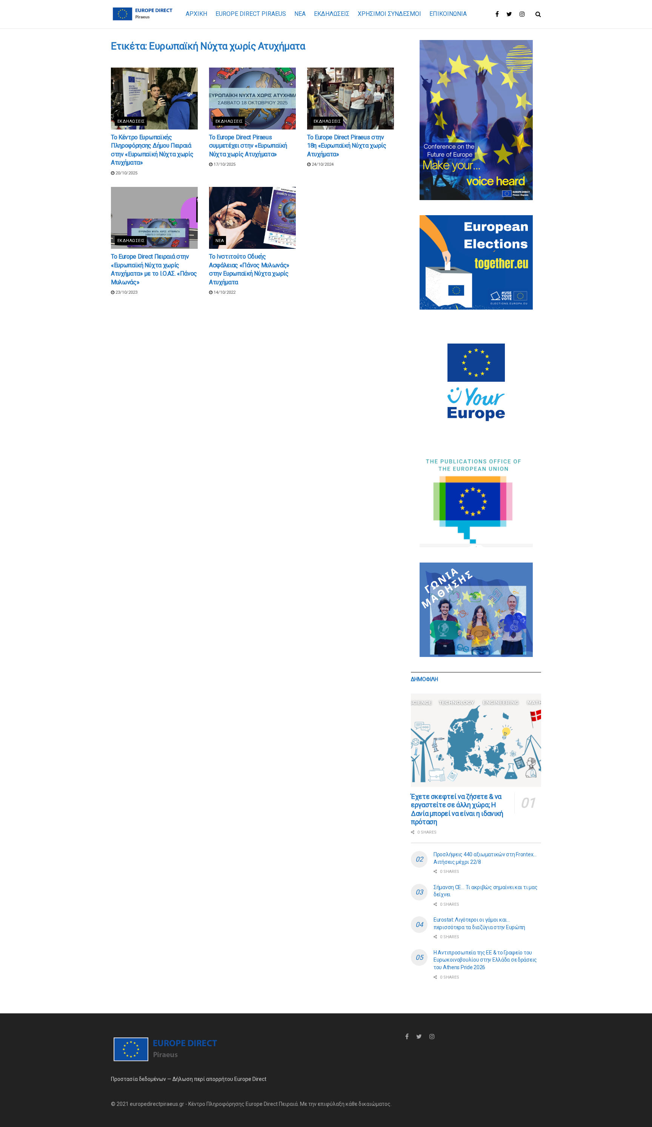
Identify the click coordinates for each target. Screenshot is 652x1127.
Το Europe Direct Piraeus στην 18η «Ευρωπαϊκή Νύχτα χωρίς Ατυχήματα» (346, 146)
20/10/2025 (125, 173)
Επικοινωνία (448, 13)
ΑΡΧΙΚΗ (196, 13)
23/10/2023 (125, 292)
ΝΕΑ (300, 13)
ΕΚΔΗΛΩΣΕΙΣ (331, 13)
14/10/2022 (223, 292)
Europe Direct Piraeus (250, 13)
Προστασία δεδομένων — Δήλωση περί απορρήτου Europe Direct (188, 1079)
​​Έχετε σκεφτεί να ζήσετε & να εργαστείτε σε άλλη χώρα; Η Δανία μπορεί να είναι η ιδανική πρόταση (457, 809)
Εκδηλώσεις (131, 121)
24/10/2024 (322, 164)
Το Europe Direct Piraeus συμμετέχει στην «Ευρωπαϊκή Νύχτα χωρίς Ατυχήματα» (248, 146)
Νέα (219, 240)
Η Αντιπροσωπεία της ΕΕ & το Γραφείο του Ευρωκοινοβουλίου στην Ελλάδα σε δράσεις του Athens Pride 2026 (485, 960)
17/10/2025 (223, 164)
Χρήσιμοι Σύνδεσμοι (389, 13)
